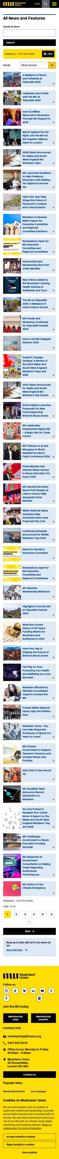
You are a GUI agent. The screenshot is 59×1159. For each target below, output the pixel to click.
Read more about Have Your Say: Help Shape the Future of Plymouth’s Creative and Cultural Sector (29, 202)
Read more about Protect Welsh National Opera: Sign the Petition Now (29, 712)
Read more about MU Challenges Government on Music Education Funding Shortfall (29, 842)
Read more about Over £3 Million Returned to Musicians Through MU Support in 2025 (29, 117)
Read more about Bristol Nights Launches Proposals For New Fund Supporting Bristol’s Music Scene (29, 410)
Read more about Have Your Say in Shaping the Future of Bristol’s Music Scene (29, 652)
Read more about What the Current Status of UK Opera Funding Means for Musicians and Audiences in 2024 (29, 631)
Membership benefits (43, 1018)
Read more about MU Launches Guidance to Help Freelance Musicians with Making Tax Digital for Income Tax (29, 180)
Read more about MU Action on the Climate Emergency (29, 888)
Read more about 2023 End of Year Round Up (29, 774)
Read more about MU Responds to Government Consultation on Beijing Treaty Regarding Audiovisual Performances (29, 866)
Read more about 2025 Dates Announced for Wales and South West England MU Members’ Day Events (29, 390)
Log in (37, 4)
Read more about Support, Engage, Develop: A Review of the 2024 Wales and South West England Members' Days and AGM (29, 366)
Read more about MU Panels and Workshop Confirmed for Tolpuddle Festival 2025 (29, 323)
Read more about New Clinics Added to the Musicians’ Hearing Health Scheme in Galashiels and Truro (29, 285)
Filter (50, 54)
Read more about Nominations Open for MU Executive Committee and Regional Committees (29, 246)
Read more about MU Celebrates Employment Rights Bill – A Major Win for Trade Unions (29, 430)
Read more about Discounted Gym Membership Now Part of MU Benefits (29, 265)
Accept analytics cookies (20, 1136)
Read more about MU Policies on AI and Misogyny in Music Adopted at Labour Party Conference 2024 (29, 451)
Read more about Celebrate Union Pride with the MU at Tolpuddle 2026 (29, 97)
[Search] (46, 4)
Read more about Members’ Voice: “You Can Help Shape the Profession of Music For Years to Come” (29, 731)
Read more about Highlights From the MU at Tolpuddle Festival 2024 (29, 610)
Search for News (11, 26)
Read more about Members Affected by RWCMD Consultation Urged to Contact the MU (29, 692)
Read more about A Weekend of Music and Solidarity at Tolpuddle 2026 (29, 79)
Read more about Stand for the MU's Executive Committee (29, 553)
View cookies (29, 1152)
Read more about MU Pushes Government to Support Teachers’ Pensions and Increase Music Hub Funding (29, 753)
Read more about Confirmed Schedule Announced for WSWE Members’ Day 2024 (29, 535)
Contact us (29, 1074)
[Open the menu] (54, 4)
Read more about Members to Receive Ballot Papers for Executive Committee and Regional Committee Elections (29, 224)
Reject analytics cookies (20, 1144)
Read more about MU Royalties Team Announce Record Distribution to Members (29, 794)
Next (27, 931)
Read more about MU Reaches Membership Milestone (29, 592)
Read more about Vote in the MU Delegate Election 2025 (29, 343)
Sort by (6, 65)
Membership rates (15, 1018)
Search (10, 42)
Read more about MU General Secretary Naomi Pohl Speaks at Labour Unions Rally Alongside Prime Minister (29, 494)
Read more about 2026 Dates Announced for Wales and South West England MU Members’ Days (29, 157)
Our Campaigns (38, 1091)
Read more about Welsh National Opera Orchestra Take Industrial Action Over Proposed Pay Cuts (29, 516)
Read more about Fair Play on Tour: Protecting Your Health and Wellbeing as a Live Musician (29, 672)
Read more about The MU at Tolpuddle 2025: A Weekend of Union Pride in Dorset (29, 304)
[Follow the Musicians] (6, 991)
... (30, 921)
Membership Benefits (14, 1091)
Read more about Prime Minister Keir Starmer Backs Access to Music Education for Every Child (29, 471)
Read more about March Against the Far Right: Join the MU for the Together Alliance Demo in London (29, 137)
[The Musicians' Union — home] (14, 4)
